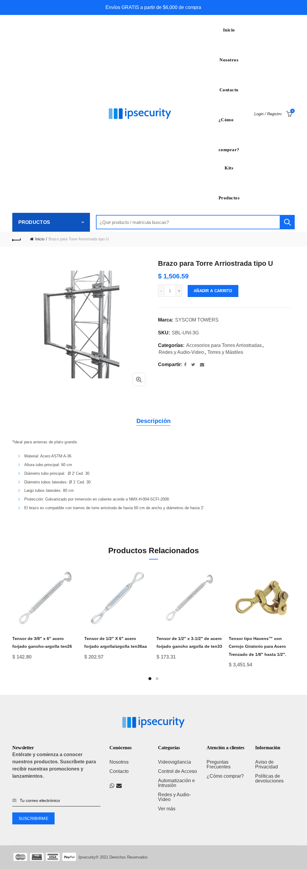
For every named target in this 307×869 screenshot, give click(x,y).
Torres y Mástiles (225, 352)
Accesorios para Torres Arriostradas (224, 345)
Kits (229, 168)
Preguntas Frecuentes (219, 764)
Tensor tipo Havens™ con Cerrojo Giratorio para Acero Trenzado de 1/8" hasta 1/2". (257, 646)
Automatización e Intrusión (176, 783)
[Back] (16, 239)
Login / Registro (268, 114)
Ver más (166, 808)
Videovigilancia (174, 762)
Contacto (229, 89)
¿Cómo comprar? (229, 126)
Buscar (287, 222)
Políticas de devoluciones (269, 778)
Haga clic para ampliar (139, 379)
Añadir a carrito (213, 291)
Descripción (153, 421)
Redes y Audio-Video (181, 352)
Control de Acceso (177, 771)
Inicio (229, 30)
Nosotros (228, 59)
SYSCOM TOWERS (197, 319)
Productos (229, 197)
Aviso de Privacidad (266, 764)
